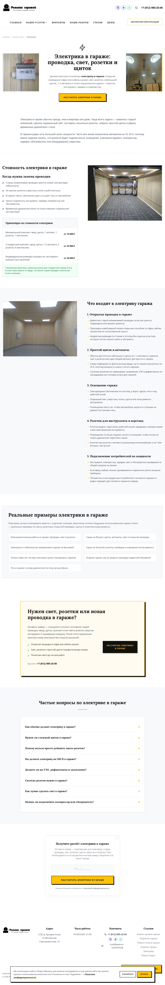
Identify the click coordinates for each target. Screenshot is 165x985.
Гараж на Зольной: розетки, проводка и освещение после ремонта (120, 547)
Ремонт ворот (148, 955)
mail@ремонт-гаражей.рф (117, 946)
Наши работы (79, 22)
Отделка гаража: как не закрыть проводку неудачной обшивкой (118, 557)
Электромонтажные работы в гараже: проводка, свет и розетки (43, 537)
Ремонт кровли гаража (148, 934)
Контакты (58, 22)
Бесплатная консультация (145, 22)
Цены (111, 22)
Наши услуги (35, 22)
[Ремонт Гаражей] (19, 7)
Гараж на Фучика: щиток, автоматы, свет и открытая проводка (117, 537)
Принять (144, 974)
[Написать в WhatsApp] (129, 7)
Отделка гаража (148, 947)
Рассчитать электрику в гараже (82, 97)
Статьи (98, 22)
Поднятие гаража (148, 938)
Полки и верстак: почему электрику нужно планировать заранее (43, 557)
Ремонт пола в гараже (148, 942)
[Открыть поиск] (136, 7)
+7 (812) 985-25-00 (152, 7)
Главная (16, 22)
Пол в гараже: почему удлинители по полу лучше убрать (39, 568)
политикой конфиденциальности (96, 888)
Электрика (148, 951)
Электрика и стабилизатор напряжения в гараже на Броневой (42, 547)
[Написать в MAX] (118, 7)
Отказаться (127, 974)
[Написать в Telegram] (123, 7)
